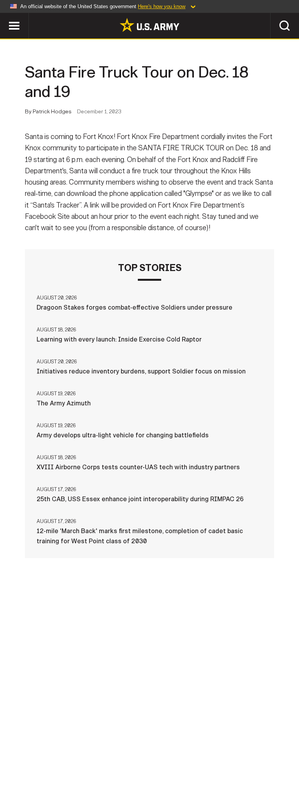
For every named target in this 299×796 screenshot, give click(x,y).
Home (17, 757)
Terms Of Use (140, 757)
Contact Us (55, 757)
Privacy (97, 757)
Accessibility (194, 757)
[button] (4, 16)
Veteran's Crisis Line (149, 767)
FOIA (235, 757)
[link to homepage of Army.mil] (149, 25)
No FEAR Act (272, 757)
